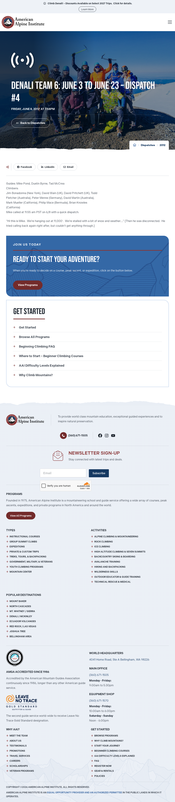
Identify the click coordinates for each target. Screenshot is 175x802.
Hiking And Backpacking (109, 567)
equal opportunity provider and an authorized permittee (84, 792)
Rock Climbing (103, 541)
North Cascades (20, 606)
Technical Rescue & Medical (112, 582)
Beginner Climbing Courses (112, 751)
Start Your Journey (107, 745)
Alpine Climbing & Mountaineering (116, 536)
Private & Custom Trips (24, 551)
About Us (15, 741)
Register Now (103, 766)
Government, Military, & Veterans (31, 561)
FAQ (96, 761)
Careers (15, 761)
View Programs (28, 285)
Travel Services (20, 756)
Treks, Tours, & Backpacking (28, 556)
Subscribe (98, 473)
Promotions (17, 751)
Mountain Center (21, 572)
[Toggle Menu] (169, 22)
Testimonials (18, 745)
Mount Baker (18, 601)
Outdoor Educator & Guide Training (117, 577)
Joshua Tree (17, 631)
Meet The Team (19, 735)
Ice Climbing (102, 546)
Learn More (87, 9)
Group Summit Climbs (23, 541)
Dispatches (148, 145)
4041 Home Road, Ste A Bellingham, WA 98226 (119, 659)
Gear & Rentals (104, 771)
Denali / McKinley (21, 616)
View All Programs (20, 515)
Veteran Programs (22, 771)
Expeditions (17, 546)
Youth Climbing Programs (26, 567)
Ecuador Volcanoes (23, 621)
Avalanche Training (107, 561)
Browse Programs (106, 735)
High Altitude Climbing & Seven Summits (119, 551)
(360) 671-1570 (99, 700)
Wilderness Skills (106, 572)
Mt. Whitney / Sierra (22, 611)
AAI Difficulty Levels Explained (114, 756)
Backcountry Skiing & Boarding (114, 556)
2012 (162, 145)
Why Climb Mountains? (108, 741)
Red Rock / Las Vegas (23, 626)
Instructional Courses (25, 536)
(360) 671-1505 (78, 435)
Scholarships (19, 766)
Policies (99, 776)
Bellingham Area (21, 636)
